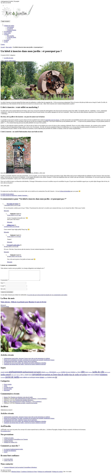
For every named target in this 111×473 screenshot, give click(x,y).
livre (24, 374)
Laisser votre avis (8, 460)
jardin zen (18, 374)
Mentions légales (15, 471)
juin (22, 374)
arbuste (43, 372)
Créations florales (11, 30)
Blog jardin (9, 47)
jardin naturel (12, 60)
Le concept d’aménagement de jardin (13, 449)
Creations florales (8, 441)
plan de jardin (63, 374)
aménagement (15, 371)
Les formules (10, 27)
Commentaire (5, 280)
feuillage (73, 372)
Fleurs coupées (8, 384)
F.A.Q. (9, 38)
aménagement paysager (31, 372)
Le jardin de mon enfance (7, 194)
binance (6, 397)
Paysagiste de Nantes (12, 203)
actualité (2, 372)
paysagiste (37, 374)
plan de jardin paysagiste (78, 375)
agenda (6, 372)
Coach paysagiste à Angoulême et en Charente (16, 439)
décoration (68, 372)
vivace (42, 377)
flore (76, 372)
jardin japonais (107, 372)
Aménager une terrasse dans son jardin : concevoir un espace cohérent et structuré (25, 364)
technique (32, 377)
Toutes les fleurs (5, 306)
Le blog (6, 41)
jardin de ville (98, 372)
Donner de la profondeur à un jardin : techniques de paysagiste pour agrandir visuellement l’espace (29, 360)
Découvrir (3, 305)
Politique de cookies (57, 471)
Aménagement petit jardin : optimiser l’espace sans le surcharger (20, 361)
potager (92, 374)
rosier (21, 377)
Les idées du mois (8, 58)
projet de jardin (12, 377)
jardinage (90, 372)
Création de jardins (9, 438)
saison (25, 377)
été (56, 377)
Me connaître (10, 36)
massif (26, 374)
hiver (79, 372)
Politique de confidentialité (44, 471)
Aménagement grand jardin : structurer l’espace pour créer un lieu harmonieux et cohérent (27, 358)
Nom (2, 283)
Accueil (3, 47)
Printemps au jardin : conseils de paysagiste (26, 403)
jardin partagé (13, 374)
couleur (63, 372)
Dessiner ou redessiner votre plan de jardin (22, 397)
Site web (3, 289)
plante (88, 374)
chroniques (52, 372)
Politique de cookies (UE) (10, 442)
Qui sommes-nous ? (6, 431)
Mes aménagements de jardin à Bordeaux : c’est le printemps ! (31, 398)
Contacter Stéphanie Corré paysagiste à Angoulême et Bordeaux (20, 467)
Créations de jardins (9, 25)
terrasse (37, 377)
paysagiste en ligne (49, 374)
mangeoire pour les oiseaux (52, 120)
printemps (103, 374)
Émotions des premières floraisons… (24, 400)
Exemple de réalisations (10, 450)
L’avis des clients (11, 37)
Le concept (10, 28)
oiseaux (30, 374)
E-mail (3, 286)
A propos (6, 34)
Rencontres (7, 390)
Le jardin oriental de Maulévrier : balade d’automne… (14, 195)
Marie (5, 401)
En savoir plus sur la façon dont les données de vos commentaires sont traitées (47, 295)
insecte (6, 60)
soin (28, 377)
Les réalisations (8, 31)
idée (83, 372)
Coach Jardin (7, 33)
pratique (96, 374)
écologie (49, 377)
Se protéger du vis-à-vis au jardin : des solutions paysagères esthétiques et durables (25, 362)
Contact (3, 44)
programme (3, 377)
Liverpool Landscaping (13, 245)
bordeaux (47, 372)
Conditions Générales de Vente (29, 471)
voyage (45, 377)
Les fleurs (6, 40)
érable (53, 377)
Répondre (6, 210)
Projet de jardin (8, 388)
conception (58, 372)
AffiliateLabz (10, 225)
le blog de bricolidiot (65, 191)
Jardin (5, 386)
